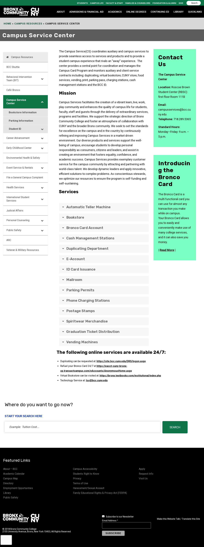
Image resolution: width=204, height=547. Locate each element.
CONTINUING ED (160, 11)
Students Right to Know (86, 473)
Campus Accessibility (85, 468)
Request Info (146, 473)
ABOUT (61, 11)
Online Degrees (136, 11)
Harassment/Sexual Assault (88, 488)
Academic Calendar (14, 473)
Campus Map (10, 478)
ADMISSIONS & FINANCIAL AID (86, 11)
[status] (82, 427)
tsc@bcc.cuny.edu (97, 380)
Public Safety (10, 497)
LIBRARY (179, 11)
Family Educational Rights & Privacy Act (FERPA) (100, 492)
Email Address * (110, 520)
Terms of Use (80, 483)
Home (7, 23)
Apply (142, 468)
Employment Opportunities (18, 488)
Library (7, 492)
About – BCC (10, 468)
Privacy (77, 478)
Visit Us (143, 478)
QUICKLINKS (195, 11)
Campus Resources (28, 23)
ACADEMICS (115, 11)
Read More (167, 250)
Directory (8, 483)
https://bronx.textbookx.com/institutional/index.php (130, 375)
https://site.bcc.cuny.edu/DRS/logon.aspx (121, 361)
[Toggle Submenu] (42, 78)
